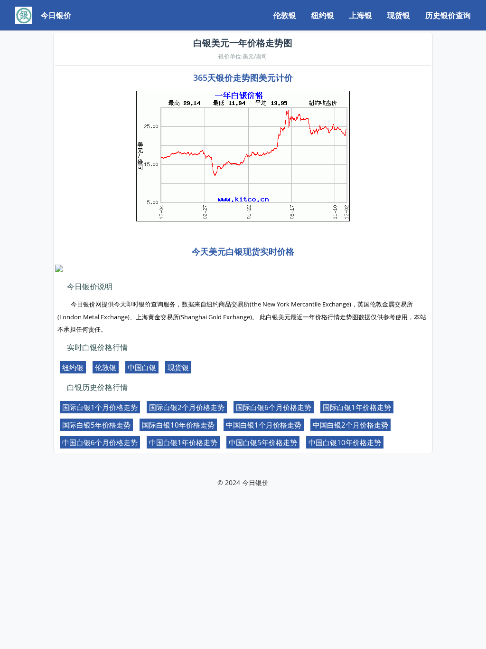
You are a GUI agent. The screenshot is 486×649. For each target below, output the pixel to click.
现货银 (398, 15)
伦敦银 (284, 15)
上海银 (360, 15)
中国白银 (142, 367)
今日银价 (255, 482)
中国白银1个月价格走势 (263, 424)
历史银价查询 (448, 15)
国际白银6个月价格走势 (273, 407)
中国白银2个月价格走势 (350, 424)
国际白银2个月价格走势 (186, 407)
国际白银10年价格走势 (178, 424)
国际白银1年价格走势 (357, 407)
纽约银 (322, 15)
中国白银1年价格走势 (183, 442)
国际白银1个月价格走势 (100, 407)
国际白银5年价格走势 (96, 424)
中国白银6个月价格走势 (100, 442)
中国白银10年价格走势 (344, 442)
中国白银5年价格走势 (263, 442)
